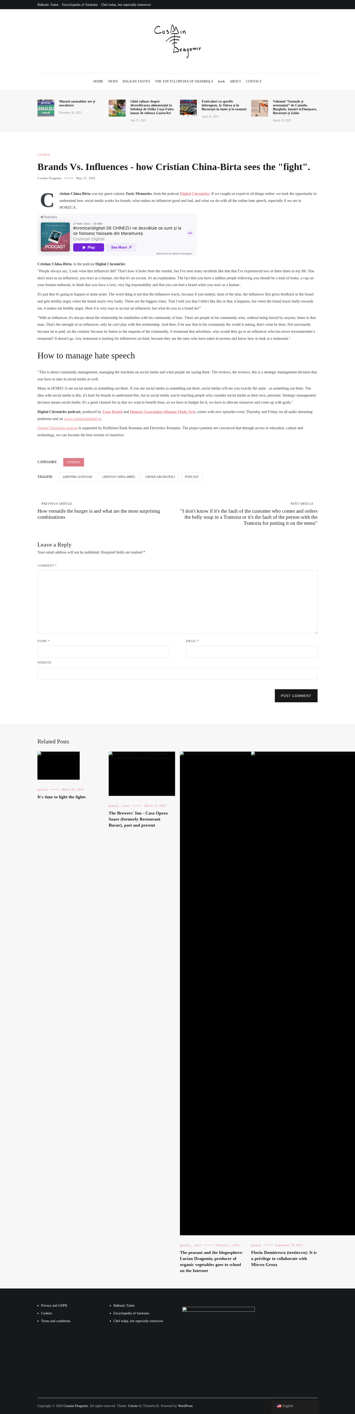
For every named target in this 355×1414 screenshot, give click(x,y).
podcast (192, 477)
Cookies (46, 1313)
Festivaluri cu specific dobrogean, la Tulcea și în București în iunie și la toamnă (224, 105)
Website (44, 662)
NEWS (113, 81)
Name (43, 641)
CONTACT (254, 81)
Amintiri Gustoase (77, 477)
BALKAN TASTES (136, 81)
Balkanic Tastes (47, 5)
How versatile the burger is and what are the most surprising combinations (98, 511)
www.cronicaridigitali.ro (82, 419)
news (126, 805)
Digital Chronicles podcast (57, 428)
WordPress (185, 1406)
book (221, 81)
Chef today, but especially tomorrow (126, 5)
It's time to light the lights (61, 796)
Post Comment (296, 696)
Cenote (133, 1406)
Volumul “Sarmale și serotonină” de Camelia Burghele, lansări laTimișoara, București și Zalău (295, 107)
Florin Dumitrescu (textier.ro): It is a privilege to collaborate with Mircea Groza (284, 1258)
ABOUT (235, 81)
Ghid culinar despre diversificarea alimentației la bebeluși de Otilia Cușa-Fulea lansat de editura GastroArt (152, 107)
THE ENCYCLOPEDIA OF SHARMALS (184, 81)
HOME (98, 81)
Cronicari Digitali (160, 477)
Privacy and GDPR (54, 1305)
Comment (47, 565)
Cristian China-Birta (118, 477)
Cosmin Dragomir (49, 178)
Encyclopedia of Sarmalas (80, 5)
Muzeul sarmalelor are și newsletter (77, 103)
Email (192, 641)
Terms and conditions (55, 1321)
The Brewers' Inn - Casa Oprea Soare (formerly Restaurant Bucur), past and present (138, 819)
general (44, 154)
